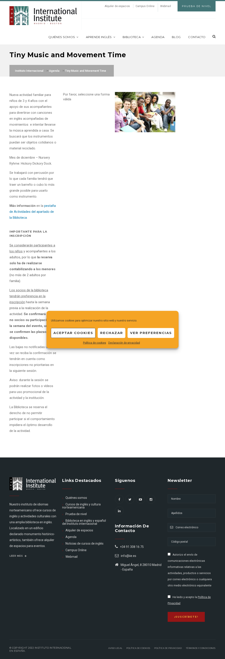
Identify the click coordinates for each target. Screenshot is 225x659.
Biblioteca (132, 37)
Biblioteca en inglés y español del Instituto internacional (84, 522)
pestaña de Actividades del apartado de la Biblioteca (32, 212)
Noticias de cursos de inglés (84, 543)
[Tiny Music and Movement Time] (145, 112)
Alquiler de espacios (117, 6)
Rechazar (111, 333)
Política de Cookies (138, 648)
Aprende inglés (99, 37)
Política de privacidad (168, 648)
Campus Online (145, 6)
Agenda (157, 37)
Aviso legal (115, 648)
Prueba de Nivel (196, 6)
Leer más (16, 555)
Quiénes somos (61, 37)
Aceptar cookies (73, 333)
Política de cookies (94, 342)
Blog (176, 37)
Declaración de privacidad (124, 342)
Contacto (196, 37)
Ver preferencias (151, 333)
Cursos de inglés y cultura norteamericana (81, 506)
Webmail (165, 6)
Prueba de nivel (76, 514)
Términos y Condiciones (201, 648)
